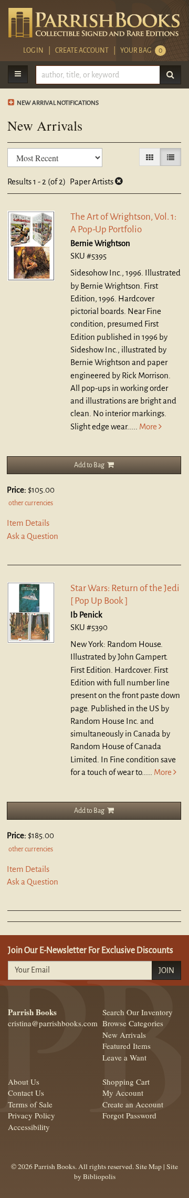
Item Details (28, 522)
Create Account (82, 50)
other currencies (30, 503)
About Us (23, 1081)
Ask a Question (32, 536)
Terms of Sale (30, 1104)
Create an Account (132, 1104)
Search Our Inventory (137, 1012)
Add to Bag (89, 465)
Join (166, 970)
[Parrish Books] (94, 22)
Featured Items (126, 1045)
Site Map (148, 1166)
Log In (33, 50)
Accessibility (29, 1127)
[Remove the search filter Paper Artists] (119, 181)
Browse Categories (132, 1023)
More (149, 426)
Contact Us (26, 1092)
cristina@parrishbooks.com (53, 1023)
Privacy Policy (31, 1115)
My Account (122, 1092)
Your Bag (141, 50)
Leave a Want (124, 1057)
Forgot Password (129, 1115)
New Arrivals (124, 1034)
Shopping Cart (126, 1081)
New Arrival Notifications (57, 103)
